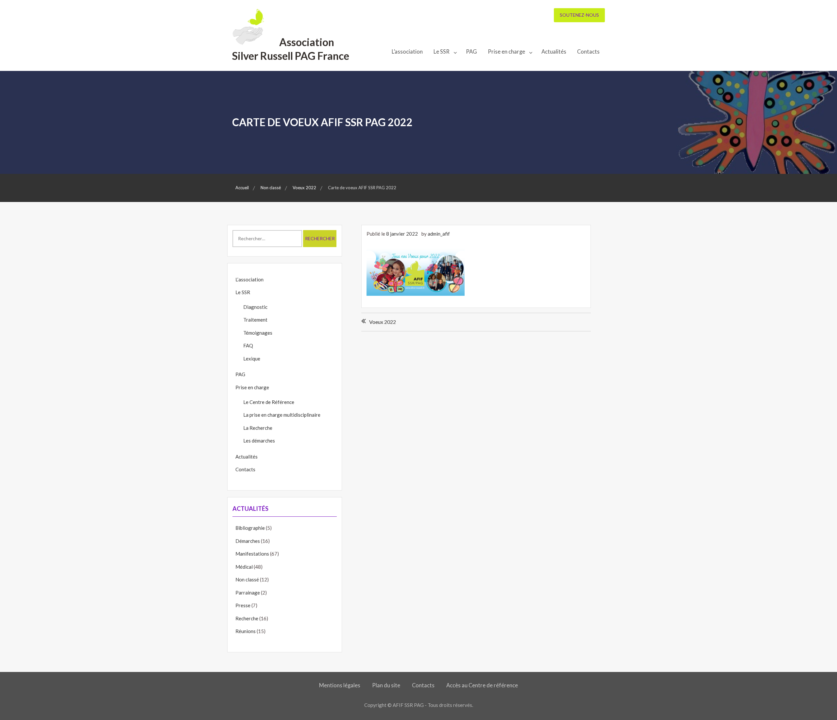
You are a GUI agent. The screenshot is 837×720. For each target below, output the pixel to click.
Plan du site (386, 685)
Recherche (246, 618)
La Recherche (257, 428)
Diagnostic (255, 307)
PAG (471, 51)
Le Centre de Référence (268, 402)
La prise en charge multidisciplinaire (281, 415)
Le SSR (442, 51)
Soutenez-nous (579, 15)
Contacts (588, 51)
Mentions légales (339, 685)
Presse (242, 605)
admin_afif (439, 234)
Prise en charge (506, 51)
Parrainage (247, 592)
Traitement (255, 320)
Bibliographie (250, 528)
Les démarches (259, 441)
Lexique (251, 358)
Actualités (553, 51)
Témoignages (257, 333)
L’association (407, 51)
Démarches (247, 541)
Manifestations (252, 554)
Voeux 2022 (382, 322)
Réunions (245, 631)
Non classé (247, 579)
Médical (244, 567)
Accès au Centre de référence (482, 685)
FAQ (248, 345)
